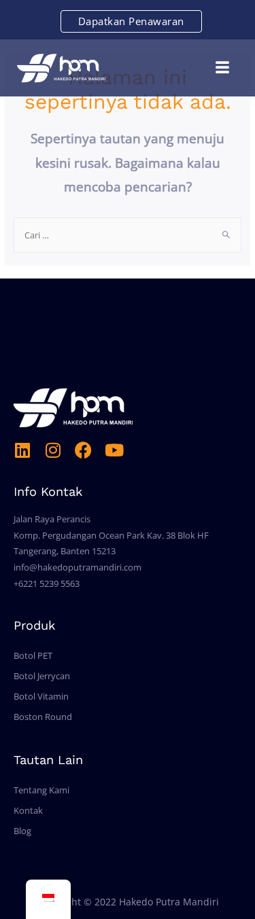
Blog (22, 831)
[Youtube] (113, 450)
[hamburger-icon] (222, 68)
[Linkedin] (22, 450)
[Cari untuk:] (128, 235)
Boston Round (43, 716)
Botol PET (33, 655)
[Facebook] (83, 450)
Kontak (28, 810)
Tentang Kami (41, 790)
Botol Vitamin (41, 696)
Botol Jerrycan (42, 676)
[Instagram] (52, 450)
